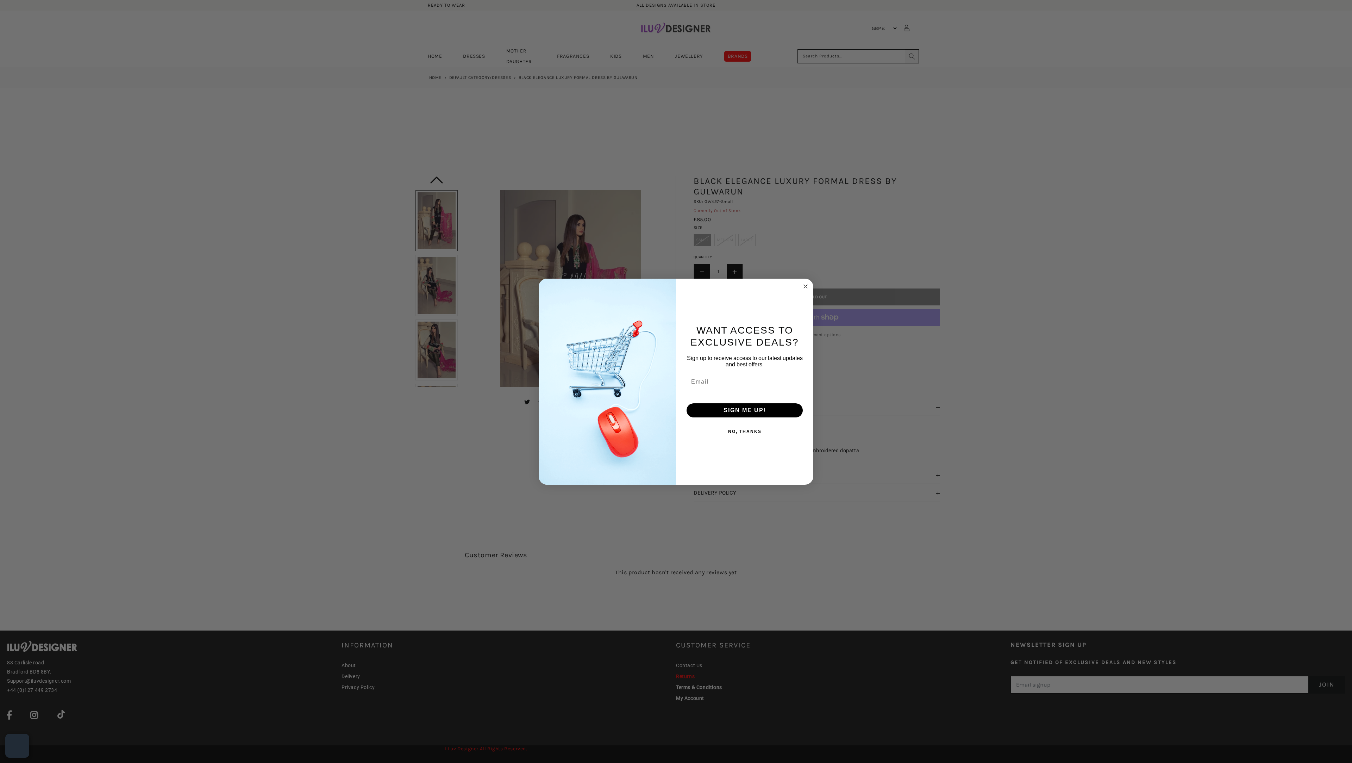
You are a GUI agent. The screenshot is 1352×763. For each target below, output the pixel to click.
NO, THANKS (745, 431)
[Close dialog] (805, 286)
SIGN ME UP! (745, 410)
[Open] (17, 746)
